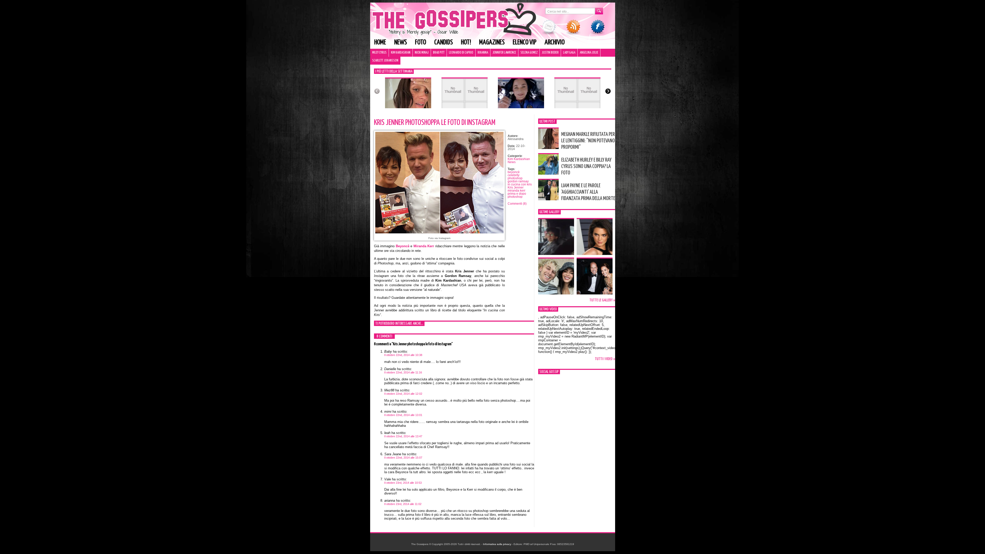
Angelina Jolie (589, 52)
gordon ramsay (518, 181)
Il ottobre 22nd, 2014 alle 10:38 (403, 355)
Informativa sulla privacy (497, 544)
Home (380, 42)
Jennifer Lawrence (504, 52)
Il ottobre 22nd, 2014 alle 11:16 (403, 372)
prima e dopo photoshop (517, 195)
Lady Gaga (569, 52)
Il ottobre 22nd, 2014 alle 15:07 (403, 457)
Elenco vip (524, 42)
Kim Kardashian (400, 52)
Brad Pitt (439, 52)
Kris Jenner (516, 187)
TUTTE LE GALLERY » (602, 300)
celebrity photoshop (515, 177)
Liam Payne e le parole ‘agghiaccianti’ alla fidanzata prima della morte (588, 192)
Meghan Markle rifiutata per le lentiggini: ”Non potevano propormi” (588, 141)
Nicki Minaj (422, 52)
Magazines (492, 42)
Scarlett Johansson (385, 60)
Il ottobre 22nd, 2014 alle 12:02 (403, 393)
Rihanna (483, 52)
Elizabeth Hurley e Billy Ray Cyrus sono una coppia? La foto (586, 166)
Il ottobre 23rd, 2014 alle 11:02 (402, 504)
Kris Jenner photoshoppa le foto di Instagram (435, 122)
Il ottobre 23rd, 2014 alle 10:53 (403, 482)
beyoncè (514, 172)
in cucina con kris (520, 184)
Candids (443, 42)
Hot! (466, 42)
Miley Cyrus (379, 52)
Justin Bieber (550, 52)
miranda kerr (516, 190)
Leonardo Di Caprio (461, 52)
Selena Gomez (528, 52)
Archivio (555, 42)
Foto (420, 42)
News (400, 42)
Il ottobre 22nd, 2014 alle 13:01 (403, 415)
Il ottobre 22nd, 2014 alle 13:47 (403, 436)
